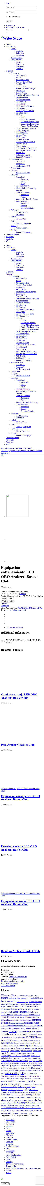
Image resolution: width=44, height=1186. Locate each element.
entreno (22, 1046)
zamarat (16, 1113)
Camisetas (19, 51)
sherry (31, 1100)
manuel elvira (14, 1070)
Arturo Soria (20, 177)
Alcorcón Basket (22, 80)
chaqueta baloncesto (36, 1034)
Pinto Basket (20, 153)
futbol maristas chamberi (14, 1058)
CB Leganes (20, 108)
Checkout (9, 1135)
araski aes (16, 998)
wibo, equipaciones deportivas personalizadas (23, 1168)
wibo (9, 1113)
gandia (37, 1061)
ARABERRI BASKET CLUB (30, 608)
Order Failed (11, 1157)
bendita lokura (34, 1015)
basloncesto (18, 1015)
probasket (31, 1092)
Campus (14, 170)
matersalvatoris (25, 1076)
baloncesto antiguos (22, 1002)
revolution (5, 1095)
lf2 (32, 1068)
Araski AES (20, 84)
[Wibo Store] (11, 38)
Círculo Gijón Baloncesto (25, 142)
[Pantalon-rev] (17, 561)
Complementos (16, 60)
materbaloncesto (30, 1073)
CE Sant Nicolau (22, 139)
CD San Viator (21, 135)
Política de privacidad (9, 983)
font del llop (25, 1053)
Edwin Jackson (16, 58)
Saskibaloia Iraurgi (23, 155)
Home (8, 44)
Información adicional (14, 627)
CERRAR (5, 1184)
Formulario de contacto (18, 977)
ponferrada (19, 1092)
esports (39, 1048)
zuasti (26, 1113)
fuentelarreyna (6, 1055)
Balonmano (15, 168)
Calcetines (20, 64)
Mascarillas (20, 66)
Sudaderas (20, 53)
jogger (14, 1065)
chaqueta (26, 1034)
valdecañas (27, 1108)
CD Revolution (22, 133)
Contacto (9, 239)
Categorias (10, 1133)
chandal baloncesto (14, 1034)
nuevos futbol (5, 1081)
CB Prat (19, 115)
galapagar (31, 1061)
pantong (34, 1087)
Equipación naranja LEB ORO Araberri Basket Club (20, 797)
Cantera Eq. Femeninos (30, 124)
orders (8, 1159)
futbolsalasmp (28, 1058)
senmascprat (23, 1100)
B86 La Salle (21, 86)
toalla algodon (31, 1105)
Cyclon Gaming (22, 212)
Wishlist (9, 1170)
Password (9, 12)
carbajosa (32, 1028)
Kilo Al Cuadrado (22, 228)
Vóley (23, 184)
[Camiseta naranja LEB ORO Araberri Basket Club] (17, 689)
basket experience (20, 1011)
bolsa (12, 1017)
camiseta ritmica (30, 1026)
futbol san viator (20, 1060)
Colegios (14, 175)
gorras (7, 1063)
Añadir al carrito (7, 601)
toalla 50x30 (14, 1105)
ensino (16, 1045)
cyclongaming (7, 1043)
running (29, 1095)
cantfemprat (11, 1028)
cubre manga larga (17, 1040)
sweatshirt (39, 1103)
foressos (31, 1053)
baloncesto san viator (30, 1006)
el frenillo (35, 1043)
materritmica (14, 1076)
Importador (10, 1151)
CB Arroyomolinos (23, 100)
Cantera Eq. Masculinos (30, 126)
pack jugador (22, 1081)
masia (2, 1073)
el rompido (9, 1045)
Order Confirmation (13, 1155)
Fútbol (23, 181)
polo (26, 1089)
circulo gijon (14, 1037)
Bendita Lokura (22, 97)
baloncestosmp (6, 1009)
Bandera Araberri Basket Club (20, 951)
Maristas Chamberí (23, 192)
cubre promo (28, 1040)
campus (38, 1025)
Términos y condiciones (15, 1164)
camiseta (5, 1020)
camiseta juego (31, 1022)
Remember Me (14, 16)
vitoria (24, 610)
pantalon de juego (10, 1084)
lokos (39, 1068)
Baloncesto (15, 73)
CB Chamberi (21, 102)
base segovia (6, 1012)
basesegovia (37, 1009)
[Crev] (17, 539)
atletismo (23, 998)
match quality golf (14, 1073)
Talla (3, 594)
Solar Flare (20, 215)
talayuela (3, 1105)
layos (18, 1068)
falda (7, 1051)
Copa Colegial (21, 144)
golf (40, 1060)
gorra (3, 1063)
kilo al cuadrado (26, 1065)
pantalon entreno (25, 1084)
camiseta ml (4, 1026)
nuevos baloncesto (35, 1078)
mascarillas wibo (37, 1071)
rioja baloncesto (16, 1095)
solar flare (37, 1100)
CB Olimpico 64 (22, 113)
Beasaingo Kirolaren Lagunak (27, 95)
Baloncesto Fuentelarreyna (26, 88)
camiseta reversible (16, 1025)
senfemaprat (12, 1100)
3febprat (4, 995)
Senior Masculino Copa (30, 122)
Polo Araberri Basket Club (18, 744)
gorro (11, 1063)
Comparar (5, 603)
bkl (8, 1017)
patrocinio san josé (13, 1090)
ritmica (24, 1095)
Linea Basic (10, 46)
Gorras (18, 62)
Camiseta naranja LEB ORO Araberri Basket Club (19, 696)
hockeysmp (34, 1063)
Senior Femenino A (28, 119)
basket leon (34, 1012)
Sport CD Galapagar (24, 157)
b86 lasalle (31, 998)
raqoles (38, 1092)
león (28, 1068)
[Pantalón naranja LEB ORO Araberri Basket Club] (17, 841)
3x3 (9, 995)
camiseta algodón (14, 1020)
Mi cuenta (10, 237)
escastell (13, 1048)
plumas (21, 1090)
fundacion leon (16, 1056)
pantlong (28, 1087)
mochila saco (14, 1078)
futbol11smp (26, 1056)
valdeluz (33, 1108)
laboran (8, 1068)
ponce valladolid (8, 1092)
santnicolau (25, 1097)
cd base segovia (35, 1031)
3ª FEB (23, 117)
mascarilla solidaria (25, 1071)
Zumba (13, 230)
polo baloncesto (33, 1090)
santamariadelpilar (12, 1097)
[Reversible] (17, 516)
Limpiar (23, 594)
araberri (8, 610)
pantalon (31, 1081)
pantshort (4, 1090)
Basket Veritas (21, 93)
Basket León (20, 91)
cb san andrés (23, 1031)
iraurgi (8, 1065)
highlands (22, 1063)
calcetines (35, 1017)
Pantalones (20, 55)
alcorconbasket (23, 995)
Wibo (8, 241)
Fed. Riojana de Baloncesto (26, 150)
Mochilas (19, 69)
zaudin (22, 1113)
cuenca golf (36, 1040)
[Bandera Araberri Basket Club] (17, 946)
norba (28, 1078)
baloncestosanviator (13, 1006)
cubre (8, 1039)
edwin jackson (26, 1043)
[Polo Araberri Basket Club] (17, 739)
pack (17, 1081)
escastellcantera (30, 1048)
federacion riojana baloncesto (21, 1051)
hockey (28, 1063)
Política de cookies (8, 986)
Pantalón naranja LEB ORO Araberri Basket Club (19, 848)
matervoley (36, 1076)
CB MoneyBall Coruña (25, 111)
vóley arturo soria (26, 1110)
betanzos (4, 1017)
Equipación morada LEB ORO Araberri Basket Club (20, 902)
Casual (13, 49)
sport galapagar (20, 1103)
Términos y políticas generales (12, 981)
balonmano (16, 1009)
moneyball (22, 1078)
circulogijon (5, 1037)
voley (11, 1110)
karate (18, 1065)
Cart (7, 1128)
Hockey (24, 206)
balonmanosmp (28, 1009)
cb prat (12, 1031)
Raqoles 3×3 (20, 164)
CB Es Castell (21, 104)
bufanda (27, 1017)
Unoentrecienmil (12, 234)
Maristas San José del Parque (27, 199)
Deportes (9, 71)
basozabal (25, 1014)
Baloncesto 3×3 (17, 159)
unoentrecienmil (12, 1108)
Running (14, 226)
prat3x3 (25, 1092)
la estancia (14, 1068)
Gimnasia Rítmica (27, 208)
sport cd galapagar (7, 1103)
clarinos (20, 1037)
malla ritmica (4, 1070)
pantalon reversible (36, 1084)
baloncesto (16, 610)
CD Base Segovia (22, 130)
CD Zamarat (20, 137)
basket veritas (7, 1014)
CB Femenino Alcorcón (25, 106)
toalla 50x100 (23, 1105)
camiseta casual (26, 1020)
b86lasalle (39, 998)
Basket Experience (23, 172)
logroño (35, 1068)
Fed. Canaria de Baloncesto (26, 148)
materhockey (6, 1076)
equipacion (31, 1045)
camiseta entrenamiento (17, 1023)
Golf (12, 221)
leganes (23, 1068)
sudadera (31, 1102)
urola (21, 1107)
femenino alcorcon (14, 1053)
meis (2, 1078)
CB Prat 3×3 (20, 161)
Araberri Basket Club (24, 82)
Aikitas (18, 77)
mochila (7, 1078)
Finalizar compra (12, 1146)
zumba (30, 1113)
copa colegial (30, 1036)
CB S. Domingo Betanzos (26, 128)
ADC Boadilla (21, 75)
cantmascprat (22, 1028)
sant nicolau (33, 1097)
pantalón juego (21, 1087)
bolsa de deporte (19, 1017)
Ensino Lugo (21, 146)
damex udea (17, 1043)
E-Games (14, 210)
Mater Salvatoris (22, 201)
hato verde (16, 1063)
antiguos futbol (34, 995)
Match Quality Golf (23, 223)
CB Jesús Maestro (23, 186)
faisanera (3, 1051)
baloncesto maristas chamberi (15, 1004)
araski (10, 998)
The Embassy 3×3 (23, 166)
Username (10, 7)
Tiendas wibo (11, 1166)
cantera (3, 1028)
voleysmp (16, 1110)
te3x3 (8, 1105)
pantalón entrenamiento (9, 1087)
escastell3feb (21, 1048)
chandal (4, 1034)
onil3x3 (12, 1081)
